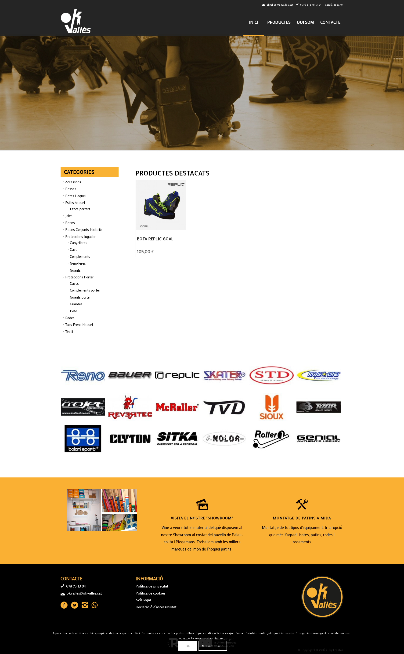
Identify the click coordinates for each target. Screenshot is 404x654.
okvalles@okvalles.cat (280, 4)
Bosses (70, 188)
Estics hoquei (75, 202)
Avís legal (143, 599)
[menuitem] (253, 22)
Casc (73, 249)
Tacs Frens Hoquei (79, 324)
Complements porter (85, 290)
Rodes (70, 317)
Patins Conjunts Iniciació (83, 229)
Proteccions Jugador (80, 236)
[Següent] (400, 92)
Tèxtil (69, 331)
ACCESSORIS (76, 112)
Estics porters (80, 209)
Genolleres (78, 263)
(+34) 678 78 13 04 (310, 4)
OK (188, 646)
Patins (70, 222)
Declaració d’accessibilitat (156, 606)
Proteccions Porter (79, 277)
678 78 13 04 (76, 586)
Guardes (76, 304)
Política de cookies (151, 593)
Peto (73, 311)
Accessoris (73, 182)
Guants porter (80, 297)
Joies (68, 215)
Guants (75, 270)
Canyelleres (78, 242)
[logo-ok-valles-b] (76, 22)
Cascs (74, 283)
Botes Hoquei (75, 195)
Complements (80, 256)
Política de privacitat (152, 586)
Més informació (212, 646)
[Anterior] (4, 92)
